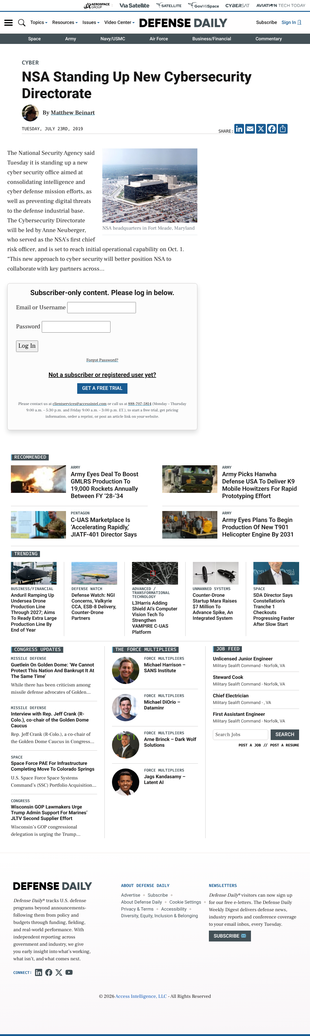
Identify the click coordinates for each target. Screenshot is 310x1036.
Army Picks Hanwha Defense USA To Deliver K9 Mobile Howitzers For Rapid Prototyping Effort (259, 485)
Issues (89, 22)
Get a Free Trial (102, 388)
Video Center (117, 22)
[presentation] (125, 670)
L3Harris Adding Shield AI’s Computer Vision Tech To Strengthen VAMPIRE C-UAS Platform (154, 617)
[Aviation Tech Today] (280, 5)
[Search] (21, 22)
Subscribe (266, 22)
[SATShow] (168, 5)
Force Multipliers (164, 659)
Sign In (289, 22)
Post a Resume (284, 745)
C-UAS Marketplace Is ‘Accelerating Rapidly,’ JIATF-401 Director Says (104, 527)
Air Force (159, 39)
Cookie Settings (185, 902)
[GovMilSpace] (203, 5)
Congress (20, 801)
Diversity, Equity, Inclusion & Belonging (159, 915)
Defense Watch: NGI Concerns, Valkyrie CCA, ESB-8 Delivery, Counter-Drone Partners (93, 606)
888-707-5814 (139, 404)
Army (70, 39)
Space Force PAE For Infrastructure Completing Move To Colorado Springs (52, 766)
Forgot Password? (102, 360)
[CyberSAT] (237, 5)
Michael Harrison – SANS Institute (165, 667)
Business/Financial (212, 39)
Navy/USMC (113, 39)
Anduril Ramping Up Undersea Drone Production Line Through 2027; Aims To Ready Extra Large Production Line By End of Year (34, 612)
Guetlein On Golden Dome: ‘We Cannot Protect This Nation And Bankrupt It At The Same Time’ (52, 670)
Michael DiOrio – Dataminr (162, 705)
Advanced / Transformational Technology (151, 593)
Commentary (269, 39)
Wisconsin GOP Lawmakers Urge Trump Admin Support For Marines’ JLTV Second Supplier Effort (49, 812)
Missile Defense (28, 659)
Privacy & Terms (137, 909)
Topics (37, 22)
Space (34, 39)
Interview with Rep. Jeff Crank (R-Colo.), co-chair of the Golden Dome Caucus (50, 719)
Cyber (30, 63)
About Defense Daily (141, 902)
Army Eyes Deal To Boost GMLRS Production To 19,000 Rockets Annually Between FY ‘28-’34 (104, 485)
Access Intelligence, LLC (141, 997)
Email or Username (41, 307)
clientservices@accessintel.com (80, 404)
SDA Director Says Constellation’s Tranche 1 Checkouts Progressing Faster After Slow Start (274, 609)
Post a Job (250, 745)
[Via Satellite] (134, 5)
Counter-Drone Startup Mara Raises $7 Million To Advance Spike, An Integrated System (215, 606)
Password (28, 326)
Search (284, 734)
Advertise (130, 895)
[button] (8, 23)
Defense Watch (86, 589)
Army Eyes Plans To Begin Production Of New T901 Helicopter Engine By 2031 (258, 527)
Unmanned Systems (212, 589)
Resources (63, 22)
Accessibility (173, 909)
